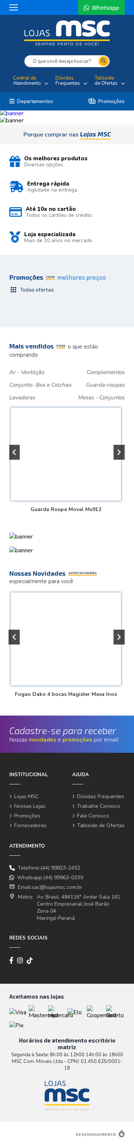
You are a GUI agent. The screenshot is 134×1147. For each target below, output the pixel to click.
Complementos (106, 372)
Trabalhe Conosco (98, 806)
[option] (67, 113)
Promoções (106, 101)
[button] (14, 452)
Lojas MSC (26, 796)
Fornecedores (30, 825)
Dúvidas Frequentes (100, 796)
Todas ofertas (31, 290)
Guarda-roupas (105, 385)
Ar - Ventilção (26, 372)
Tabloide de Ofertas (101, 825)
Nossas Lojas (29, 806)
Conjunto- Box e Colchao (40, 385)
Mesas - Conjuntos (101, 397)
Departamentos (35, 101)
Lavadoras (22, 397)
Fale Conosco (93, 815)
